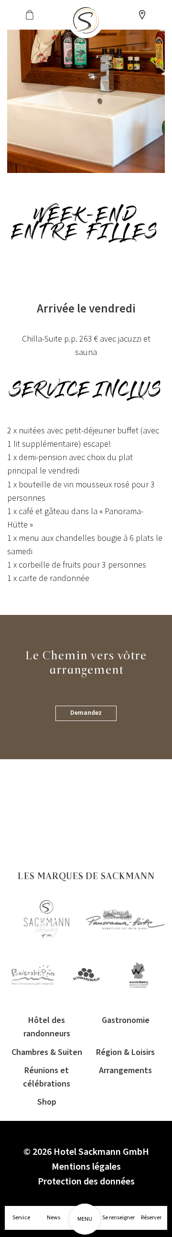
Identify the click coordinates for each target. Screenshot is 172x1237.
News (53, 1218)
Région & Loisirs (125, 1052)
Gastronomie (126, 1020)
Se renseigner (118, 1218)
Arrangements (125, 1070)
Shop (46, 1102)
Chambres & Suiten (46, 1052)
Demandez (86, 713)
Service (21, 1218)
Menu (84, 1219)
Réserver (151, 1218)
